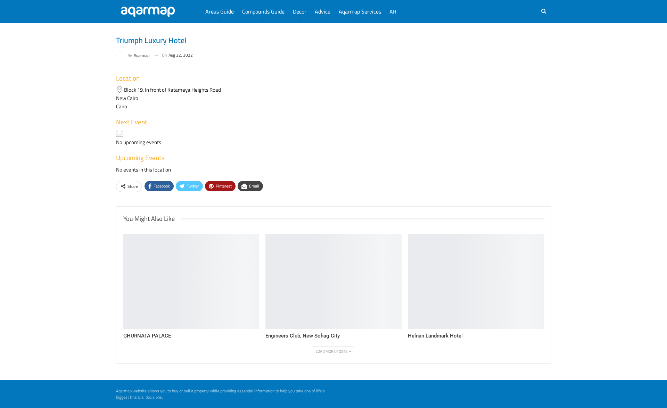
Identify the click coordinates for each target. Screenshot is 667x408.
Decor (299, 11)
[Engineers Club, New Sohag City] (333, 281)
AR (392, 11)
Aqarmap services (360, 11)
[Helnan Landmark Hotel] (476, 281)
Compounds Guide (263, 11)
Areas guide (219, 11)
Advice (322, 11)
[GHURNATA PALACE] (191, 281)
